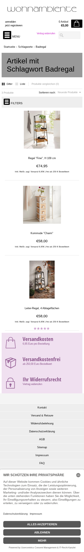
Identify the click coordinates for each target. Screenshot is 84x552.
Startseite (9, 46)
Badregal (41, 46)
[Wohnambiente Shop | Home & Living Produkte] (42, 10)
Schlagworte (25, 46)
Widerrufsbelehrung (42, 423)
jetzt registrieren (13, 25)
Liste (22, 84)
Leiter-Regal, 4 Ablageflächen (42, 308)
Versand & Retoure (42, 415)
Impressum (42, 455)
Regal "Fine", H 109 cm (42, 158)
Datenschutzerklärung (42, 431)
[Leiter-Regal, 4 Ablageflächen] (42, 300)
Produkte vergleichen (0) (45, 84)
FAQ (42, 463)
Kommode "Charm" (42, 233)
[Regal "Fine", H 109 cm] (42, 150)
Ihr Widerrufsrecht (42, 379)
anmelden (10, 21)
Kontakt (42, 407)
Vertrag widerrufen (46, 33)
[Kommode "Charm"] (42, 225)
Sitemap (42, 447)
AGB (42, 439)
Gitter (10, 84)
